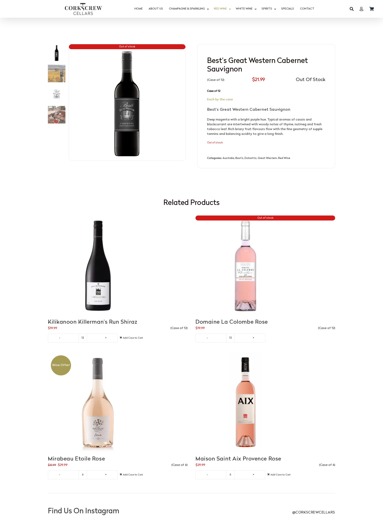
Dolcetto (251, 158)
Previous (72, 102)
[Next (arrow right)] (376, 266)
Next (183, 102)
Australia (228, 158)
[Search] (352, 9)
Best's (239, 158)
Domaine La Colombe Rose (231, 322)
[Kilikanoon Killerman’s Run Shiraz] (118, 265)
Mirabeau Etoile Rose (76, 459)
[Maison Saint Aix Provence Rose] (265, 402)
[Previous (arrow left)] (7, 266)
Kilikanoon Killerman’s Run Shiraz (92, 322)
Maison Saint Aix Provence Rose (238, 459)
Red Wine (284, 158)
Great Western (267, 158)
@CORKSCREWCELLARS (313, 512)
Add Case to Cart (133, 338)
